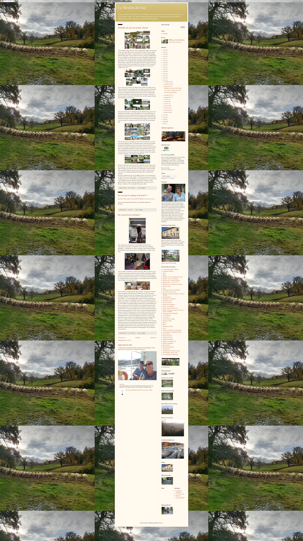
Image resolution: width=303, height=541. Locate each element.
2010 (164, 117)
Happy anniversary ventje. (125, 345)
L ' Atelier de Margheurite (179, 491)
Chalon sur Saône (167, 286)
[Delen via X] (141, 188)
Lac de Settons (166, 317)
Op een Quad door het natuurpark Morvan (172, 332)
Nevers (164, 328)
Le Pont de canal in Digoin (169, 319)
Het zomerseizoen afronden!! (129, 215)
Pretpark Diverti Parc (167, 335)
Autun (164, 273)
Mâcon (164, 324)
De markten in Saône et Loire (169, 292)
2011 (164, 115)
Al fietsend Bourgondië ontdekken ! (171, 269)
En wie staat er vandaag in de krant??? (132, 195)
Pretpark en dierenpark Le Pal (169, 341)
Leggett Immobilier (180, 497)
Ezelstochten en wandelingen (169, 299)
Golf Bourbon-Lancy (167, 300)
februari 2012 (167, 110)
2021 (164, 60)
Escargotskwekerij (167, 297)
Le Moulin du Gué (132, 7)
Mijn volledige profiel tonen (175, 42)
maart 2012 (167, 108)
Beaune (164, 275)
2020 (164, 63)
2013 (164, 78)
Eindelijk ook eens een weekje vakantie (133, 27)
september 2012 (168, 95)
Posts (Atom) (128, 340)
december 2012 (168, 82)
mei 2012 (166, 103)
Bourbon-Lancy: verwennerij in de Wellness (172, 284)
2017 (164, 69)
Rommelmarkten (166, 345)
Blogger (161, 523)
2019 (164, 65)
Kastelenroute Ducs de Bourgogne (170, 313)
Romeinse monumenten (168, 343)
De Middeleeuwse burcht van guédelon (171, 290)
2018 (164, 67)
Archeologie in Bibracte (168, 271)
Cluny (164, 288)
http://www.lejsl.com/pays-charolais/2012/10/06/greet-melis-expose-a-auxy (136, 199)
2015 (164, 73)
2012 (164, 80)
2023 (164, 56)
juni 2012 (166, 101)
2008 (164, 121)
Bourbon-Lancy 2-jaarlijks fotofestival (171, 280)
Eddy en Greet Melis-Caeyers (177, 40)
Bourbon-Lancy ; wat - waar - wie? (171, 282)
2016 (164, 71)
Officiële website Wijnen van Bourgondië (172, 330)
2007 (164, 123)
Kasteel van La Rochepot (168, 306)
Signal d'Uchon (166, 349)
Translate (172, 178)
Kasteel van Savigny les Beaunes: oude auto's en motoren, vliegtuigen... (173, 310)
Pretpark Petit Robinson (168, 339)
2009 (164, 119)
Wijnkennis (178, 496)
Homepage (137, 337)
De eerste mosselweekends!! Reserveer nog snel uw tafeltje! (139, 390)
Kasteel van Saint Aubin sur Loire (170, 308)
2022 (164, 58)
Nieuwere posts (121, 337)
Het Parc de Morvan (167, 302)
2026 (164, 50)
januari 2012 (167, 112)
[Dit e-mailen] (138, 188)
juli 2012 (166, 99)
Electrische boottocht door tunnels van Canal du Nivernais (173, 294)
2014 (164, 75)
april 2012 (166, 106)
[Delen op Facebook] (143, 188)
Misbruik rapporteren (167, 128)
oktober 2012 (167, 86)
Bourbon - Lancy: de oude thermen (170, 278)
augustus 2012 (167, 97)
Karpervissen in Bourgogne (169, 304)
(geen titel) (121, 384)
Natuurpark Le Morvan (168, 326)
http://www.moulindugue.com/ (168, 169)
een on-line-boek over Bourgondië (170, 354)
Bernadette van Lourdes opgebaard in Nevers (173, 277)
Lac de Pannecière (167, 315)
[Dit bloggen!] (140, 188)
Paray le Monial (166, 334)
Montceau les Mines (167, 320)
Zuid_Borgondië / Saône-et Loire (170, 352)
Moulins (164, 322)
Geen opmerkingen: (132, 187)
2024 (164, 54)
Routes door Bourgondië (168, 347)
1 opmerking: (130, 209)
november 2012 (168, 84)
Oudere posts (153, 337)
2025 (164, 52)
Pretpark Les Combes (167, 337)
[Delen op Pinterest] (144, 188)
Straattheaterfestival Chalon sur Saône (171, 351)
